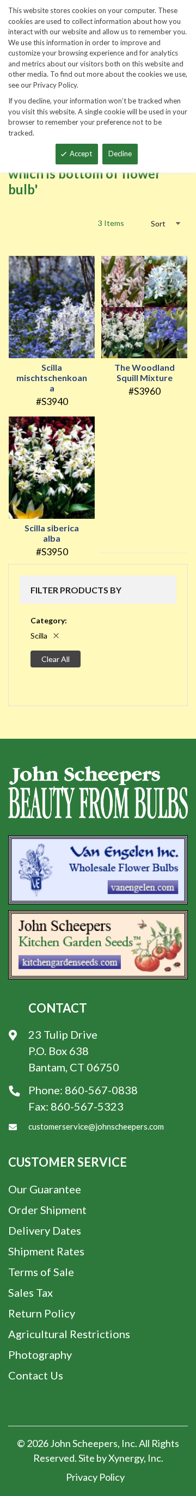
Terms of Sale (41, 1271)
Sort (158, 223)
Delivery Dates (44, 1230)
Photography (40, 1354)
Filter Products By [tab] (75, 590)
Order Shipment (47, 1209)
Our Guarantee (44, 1188)
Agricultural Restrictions (69, 1333)
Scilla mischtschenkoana (51, 377)
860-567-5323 (87, 1106)
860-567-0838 (101, 1089)
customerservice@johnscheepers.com (96, 1126)
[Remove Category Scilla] (56, 635)
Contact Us (35, 1375)
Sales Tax (30, 1292)
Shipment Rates (46, 1251)
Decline (120, 153)
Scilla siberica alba (51, 533)
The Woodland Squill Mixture (144, 372)
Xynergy (126, 1458)
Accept (81, 153)
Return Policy (41, 1313)
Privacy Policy (95, 1477)
